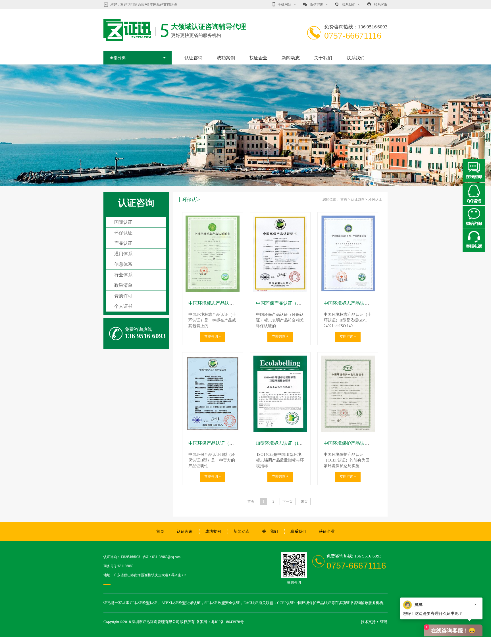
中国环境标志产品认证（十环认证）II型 (364, 303)
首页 (343, 199)
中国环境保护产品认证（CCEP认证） (361, 443)
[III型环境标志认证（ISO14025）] (280, 394)
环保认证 (123, 232)
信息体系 (123, 264)
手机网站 (284, 5)
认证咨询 (193, 57)
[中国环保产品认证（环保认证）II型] (213, 394)
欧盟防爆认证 (189, 603)
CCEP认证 (285, 603)
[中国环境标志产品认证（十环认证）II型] (348, 254)
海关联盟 (266, 603)
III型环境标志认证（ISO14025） (288, 443)
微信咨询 (316, 5)
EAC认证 (251, 603)
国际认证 (123, 222)
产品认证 (123, 243)
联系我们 (348, 5)
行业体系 (123, 274)
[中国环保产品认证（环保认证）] (280, 254)
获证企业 (258, 57)
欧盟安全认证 (229, 603)
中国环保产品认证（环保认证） (288, 303)
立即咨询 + (212, 337)
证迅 (384, 622)
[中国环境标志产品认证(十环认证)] (213, 254)
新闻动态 (291, 57)
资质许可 (123, 295)
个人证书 (123, 306)
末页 (304, 502)
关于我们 (323, 57)
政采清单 (123, 285)
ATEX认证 (169, 603)
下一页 (287, 502)
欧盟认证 (149, 603)
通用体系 (123, 253)
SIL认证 (210, 603)
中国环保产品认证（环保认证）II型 (223, 443)
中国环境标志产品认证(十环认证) (221, 303)
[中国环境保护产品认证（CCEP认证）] (348, 394)
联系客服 (381, 5)
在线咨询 (474, 170)
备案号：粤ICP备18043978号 (220, 622)
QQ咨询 (474, 194)
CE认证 (136, 603)
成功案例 (226, 57)
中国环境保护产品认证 (312, 603)
